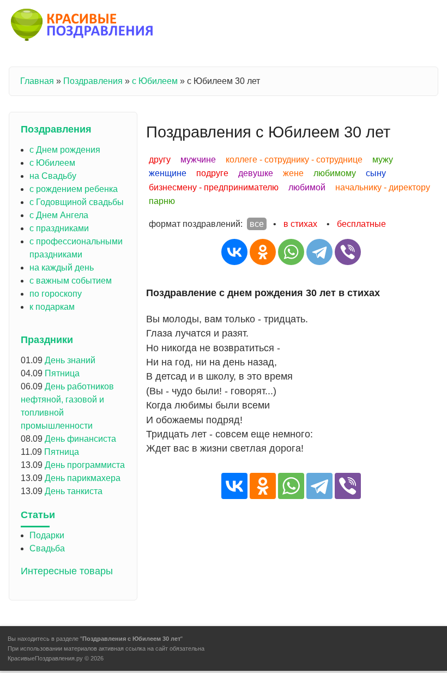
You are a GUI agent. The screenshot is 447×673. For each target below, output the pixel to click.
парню (162, 201)
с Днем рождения (64, 149)
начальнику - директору (382, 187)
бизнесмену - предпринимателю (214, 187)
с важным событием (70, 280)
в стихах (300, 224)
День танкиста (73, 491)
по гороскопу (55, 293)
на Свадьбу (52, 176)
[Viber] (348, 252)
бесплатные (361, 224)
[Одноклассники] (263, 252)
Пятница (62, 373)
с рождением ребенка (73, 189)
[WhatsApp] (291, 252)
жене (293, 173)
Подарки (46, 535)
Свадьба (47, 548)
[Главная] (82, 27)
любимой (306, 187)
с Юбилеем (155, 81)
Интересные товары (67, 571)
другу (160, 159)
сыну (376, 173)
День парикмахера (82, 478)
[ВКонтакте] (234, 252)
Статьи (38, 514)
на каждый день (61, 267)
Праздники (47, 339)
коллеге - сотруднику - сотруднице (294, 159)
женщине (167, 173)
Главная (37, 81)
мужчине (198, 159)
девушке (255, 173)
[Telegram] (319, 252)
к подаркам (52, 306)
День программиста (85, 465)
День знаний (70, 360)
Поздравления (93, 81)
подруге (212, 173)
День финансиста (80, 438)
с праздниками (59, 228)
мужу (382, 159)
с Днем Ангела (58, 215)
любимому (334, 173)
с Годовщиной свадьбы (76, 202)
